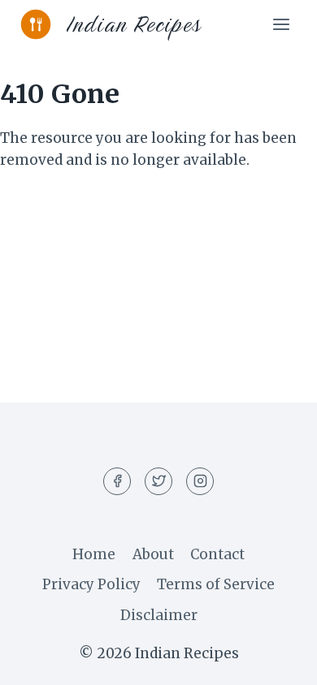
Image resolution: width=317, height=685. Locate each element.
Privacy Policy (91, 584)
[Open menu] (280, 24)
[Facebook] (117, 481)
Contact (217, 554)
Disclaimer (159, 615)
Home (93, 554)
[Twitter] (158, 481)
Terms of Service (216, 584)
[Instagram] (200, 481)
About (153, 554)
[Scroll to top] (276, 660)
